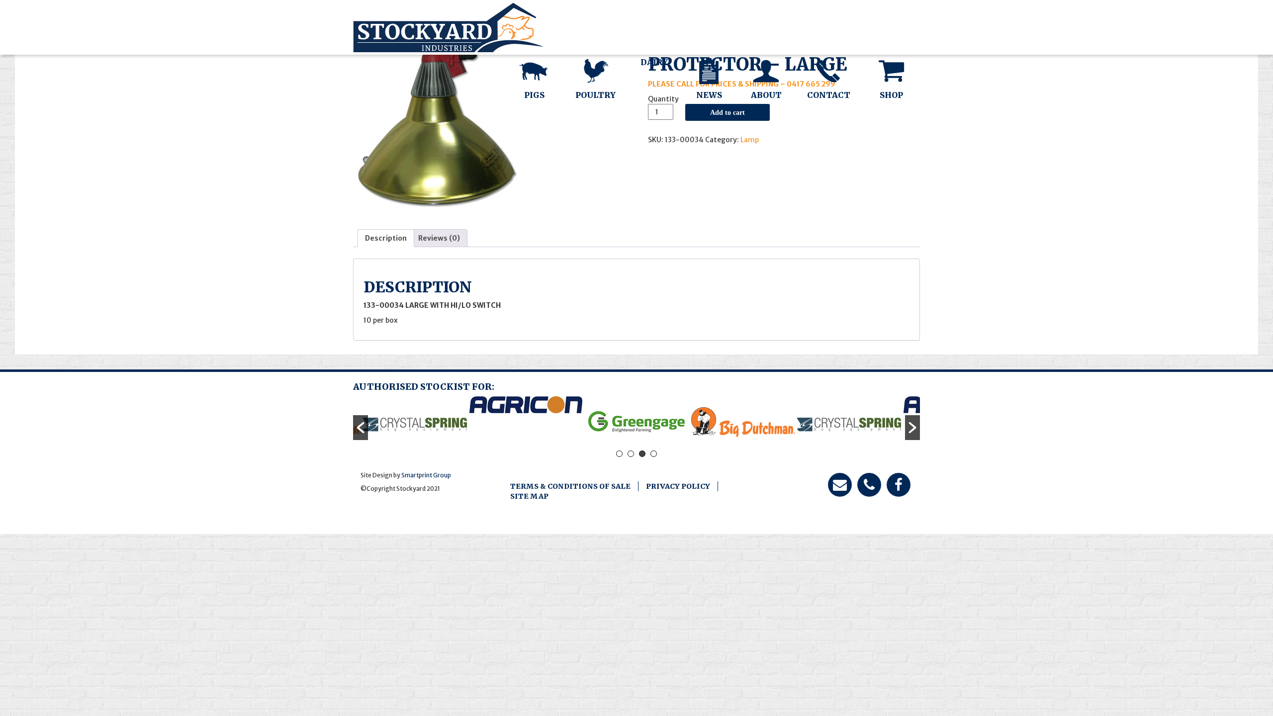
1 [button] (619, 453)
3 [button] (642, 453)
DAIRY (654, 62)
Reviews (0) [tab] (439, 238)
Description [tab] (386, 238)
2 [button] (631, 453)
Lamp (749, 139)
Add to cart (727, 112)
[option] (415, 422)
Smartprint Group (426, 475)
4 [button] (653, 453)
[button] (360, 427)
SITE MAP (529, 496)
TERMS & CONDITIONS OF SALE (570, 486)
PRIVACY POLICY (678, 486)
